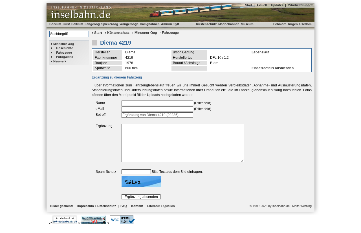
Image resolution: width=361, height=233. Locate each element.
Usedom (305, 24)
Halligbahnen (150, 24)
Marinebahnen (228, 24)
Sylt (176, 24)
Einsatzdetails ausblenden (273, 68)
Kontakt (137, 206)
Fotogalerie (64, 56)
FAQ (123, 206)
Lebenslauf (260, 52)
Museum (247, 24)
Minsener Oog (63, 43)
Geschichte (64, 48)
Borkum (55, 24)
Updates (277, 5)
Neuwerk (59, 61)
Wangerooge (129, 24)
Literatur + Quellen (161, 206)
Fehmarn (280, 24)
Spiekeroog (109, 24)
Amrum (166, 24)
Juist (66, 24)
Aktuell (261, 5)
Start (248, 5)
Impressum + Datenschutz (96, 206)
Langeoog (92, 24)
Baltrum (77, 24)
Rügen (293, 24)
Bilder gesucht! (61, 206)
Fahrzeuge (64, 52)
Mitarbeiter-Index (300, 5)
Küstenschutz (206, 24)
